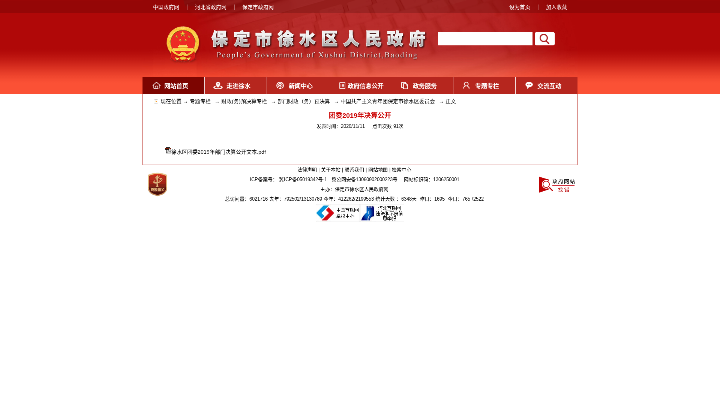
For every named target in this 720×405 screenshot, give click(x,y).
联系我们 (354, 169)
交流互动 (549, 86)
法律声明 (307, 169)
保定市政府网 (258, 7)
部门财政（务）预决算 (304, 101)
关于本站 (330, 169)
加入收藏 (556, 7)
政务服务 (425, 86)
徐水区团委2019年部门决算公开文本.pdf (218, 152)
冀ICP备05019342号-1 (303, 179)
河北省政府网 (210, 7)
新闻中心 (301, 86)
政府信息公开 (363, 86)
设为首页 (519, 7)
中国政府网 (166, 7)
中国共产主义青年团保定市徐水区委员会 (387, 101)
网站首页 (176, 86)
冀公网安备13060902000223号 (365, 179)
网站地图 (378, 169)
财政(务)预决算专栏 (244, 101)
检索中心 (401, 169)
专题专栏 (487, 86)
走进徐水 (238, 86)
